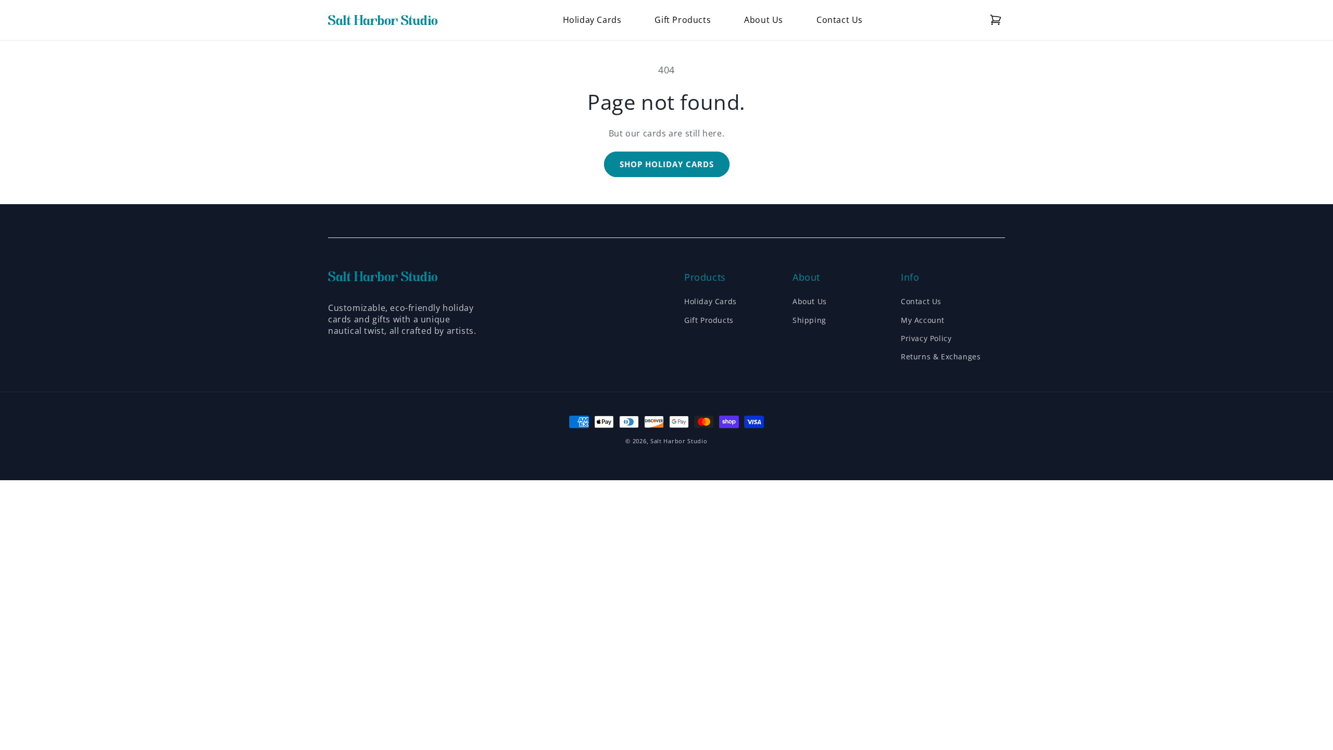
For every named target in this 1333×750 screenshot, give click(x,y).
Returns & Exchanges (940, 356)
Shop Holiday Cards (667, 164)
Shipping (809, 320)
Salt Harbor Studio (679, 441)
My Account (923, 320)
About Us (810, 301)
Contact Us (921, 301)
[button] (995, 19)
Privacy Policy (926, 338)
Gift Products (709, 320)
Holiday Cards (710, 301)
